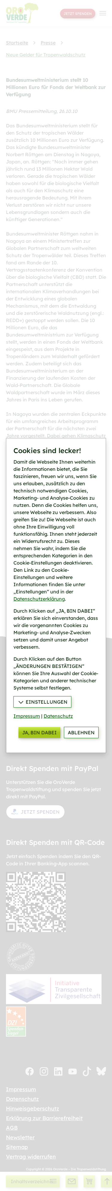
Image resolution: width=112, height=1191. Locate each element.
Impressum (26, 716)
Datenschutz (58, 716)
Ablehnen (81, 733)
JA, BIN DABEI (39, 733)
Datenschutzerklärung (39, 599)
